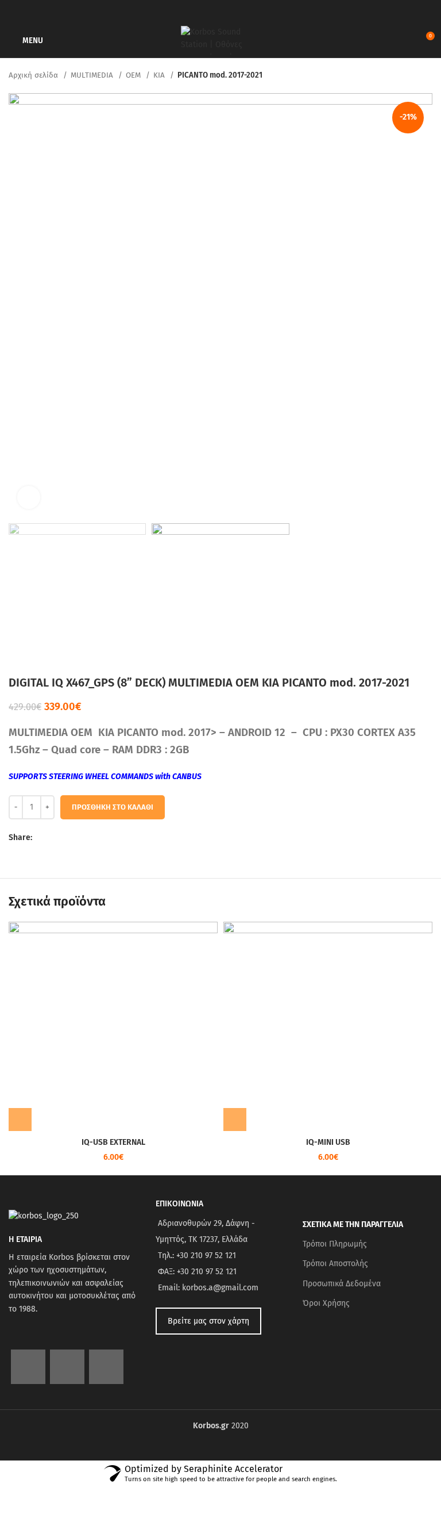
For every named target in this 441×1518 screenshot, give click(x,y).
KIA (160, 75)
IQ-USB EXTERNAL (113, 1142)
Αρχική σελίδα (34, 75)
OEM (134, 75)
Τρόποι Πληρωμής (335, 1244)
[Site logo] (220, 40)
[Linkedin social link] (81, 838)
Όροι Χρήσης (326, 1303)
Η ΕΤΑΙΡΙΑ (25, 1239)
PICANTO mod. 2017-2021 (219, 75)
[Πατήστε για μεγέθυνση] (28, 497)
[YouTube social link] (106, 1367)
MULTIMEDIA (93, 75)
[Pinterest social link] (68, 838)
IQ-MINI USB (328, 1142)
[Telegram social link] (94, 838)
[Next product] (426, 76)
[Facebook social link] (41, 838)
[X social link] (54, 838)
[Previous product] (403, 76)
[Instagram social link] (67, 1367)
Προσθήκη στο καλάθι (112, 807)
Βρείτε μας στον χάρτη (208, 1321)
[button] (20, 1119)
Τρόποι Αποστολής (335, 1263)
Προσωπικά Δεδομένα (342, 1284)
